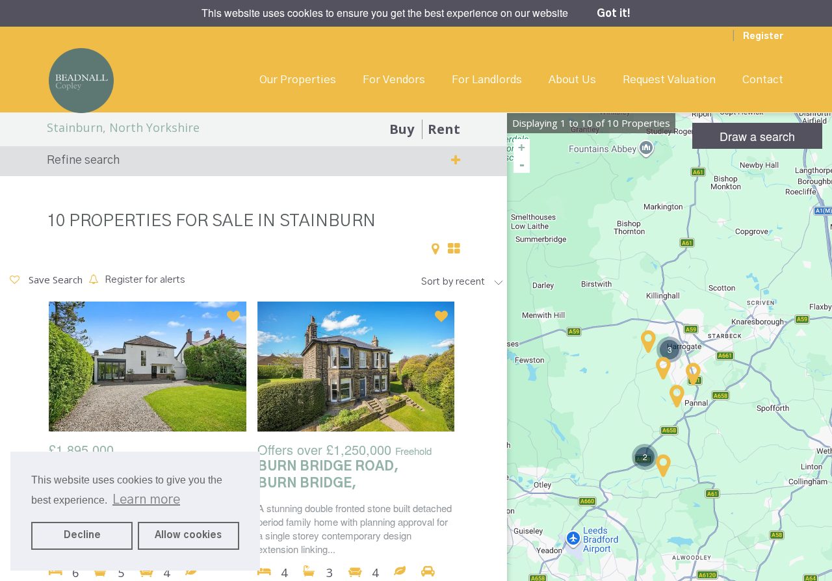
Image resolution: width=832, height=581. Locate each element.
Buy (401, 129)
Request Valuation (669, 79)
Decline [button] (82, 535)
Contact (762, 79)
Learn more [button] (146, 499)
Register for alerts (145, 280)
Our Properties (297, 79)
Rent (444, 129)
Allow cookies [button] (188, 535)
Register (763, 36)
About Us (572, 79)
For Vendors (394, 79)
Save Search (54, 279)
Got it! (613, 13)
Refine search (83, 160)
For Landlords (487, 79)
